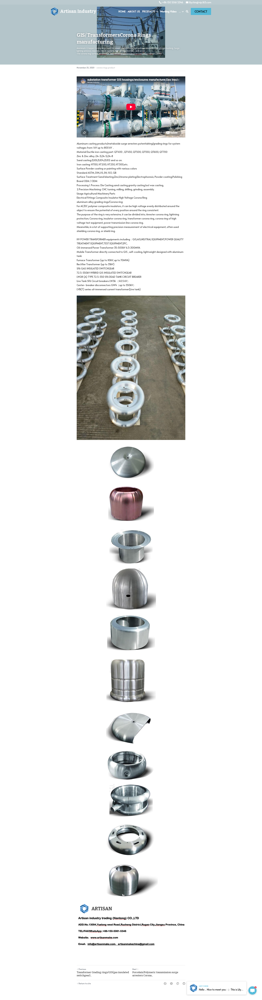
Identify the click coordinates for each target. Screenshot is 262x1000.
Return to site (85, 983)
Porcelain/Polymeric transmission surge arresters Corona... (155, 974)
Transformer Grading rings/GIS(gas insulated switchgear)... (103, 974)
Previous (82, 969)
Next (134, 969)
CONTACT (201, 11)
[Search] (187, 11)
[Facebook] (165, 983)
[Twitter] (171, 983)
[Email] (184, 983)
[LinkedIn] (177, 983)
